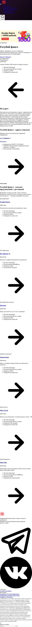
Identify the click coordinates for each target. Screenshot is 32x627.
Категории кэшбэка (9, 12)
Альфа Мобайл (7, 11)
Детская (3, 305)
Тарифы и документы (6, 597)
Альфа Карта (7, 6)
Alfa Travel (4, 410)
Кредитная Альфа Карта (10, 8)
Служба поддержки (5, 591)
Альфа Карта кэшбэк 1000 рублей (10, 595)
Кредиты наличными (9, 9)
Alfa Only (3, 462)
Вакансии (16, 594)
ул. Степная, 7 (5, 138)
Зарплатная (4, 357)
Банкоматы (3, 141)
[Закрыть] (0, 623)
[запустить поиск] (16, 626)
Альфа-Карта (5, 202)
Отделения (10, 594)
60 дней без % (5, 254)
